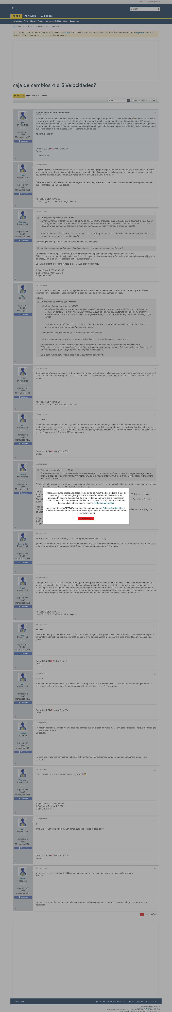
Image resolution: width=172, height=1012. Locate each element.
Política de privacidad (104, 503)
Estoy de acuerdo (86, 519)
